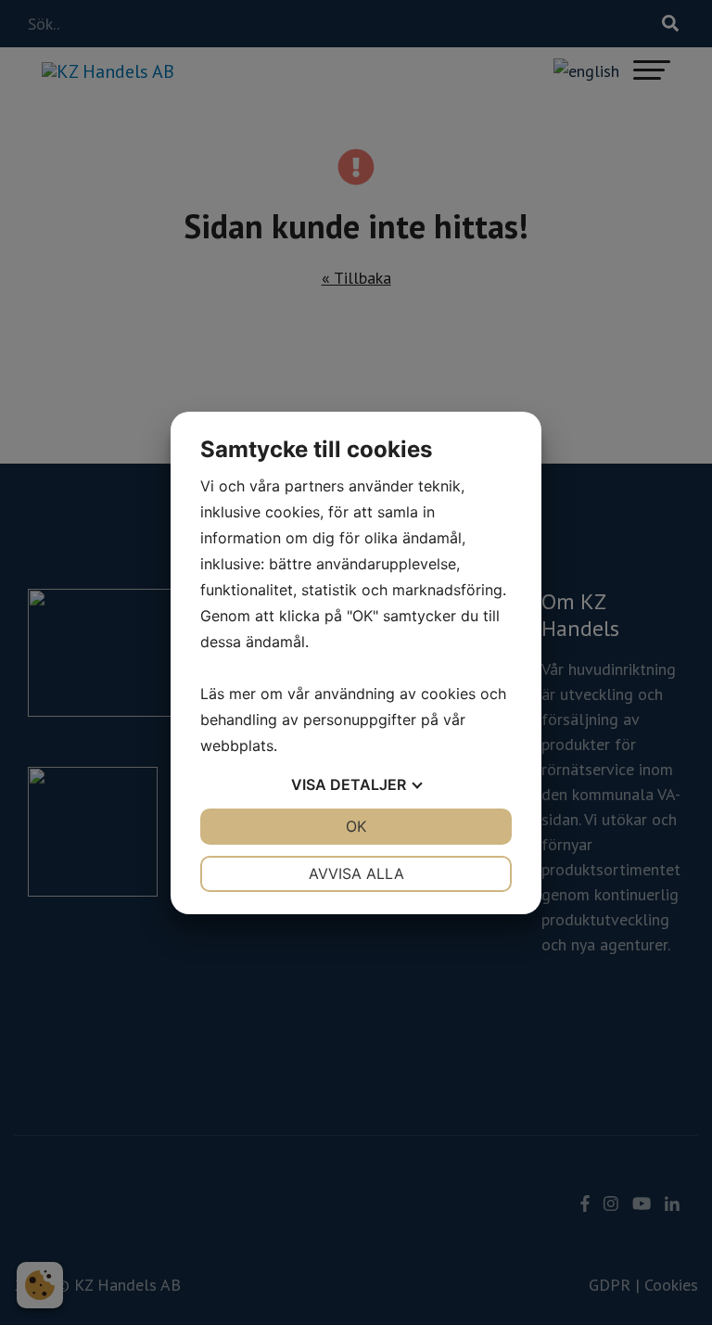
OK (356, 826)
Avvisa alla (356, 873)
